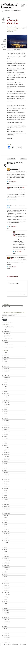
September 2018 (7, 513)
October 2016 (6, 565)
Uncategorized (10, 31)
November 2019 (6, 481)
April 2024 (5, 361)
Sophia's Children (14, 169)
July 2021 (5, 436)
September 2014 (7, 621)
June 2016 (5, 574)
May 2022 (5, 413)
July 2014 (5, 626)
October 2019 (6, 483)
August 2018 (6, 515)
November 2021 (6, 427)
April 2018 (5, 524)
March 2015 (6, 608)
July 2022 (5, 409)
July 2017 (5, 544)
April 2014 (5, 630)
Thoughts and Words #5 (8, 338)
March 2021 (6, 445)
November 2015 (6, 590)
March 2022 (6, 418)
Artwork (4, 41)
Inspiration (4, 43)
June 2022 (5, 411)
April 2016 (5, 578)
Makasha (12, 205)
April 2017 (5, 551)
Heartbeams (14, 28)
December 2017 (6, 533)
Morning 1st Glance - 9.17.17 (9, 347)
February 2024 (6, 366)
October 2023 (6, 375)
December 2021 (6, 425)
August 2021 (6, 434)
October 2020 (6, 456)
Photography (10, 30)
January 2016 (6, 585)
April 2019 (5, 497)
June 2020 (5, 465)
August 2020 (6, 461)
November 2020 (6, 454)
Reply (8, 183)
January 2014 (6, 633)
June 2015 (5, 601)
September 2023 (7, 377)
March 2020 (6, 472)
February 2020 (6, 474)
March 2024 (6, 364)
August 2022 (6, 407)
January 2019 (6, 504)
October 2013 (6, 639)
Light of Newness (7, 333)
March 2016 (6, 581)
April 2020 (5, 470)
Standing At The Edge (7, 335)
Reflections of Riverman (9, 6)
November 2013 (6, 637)
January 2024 (6, 368)
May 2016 (5, 576)
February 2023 (6, 393)
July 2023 (5, 382)
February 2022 (6, 420)
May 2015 (5, 603)
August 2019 (6, 488)
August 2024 (6, 359)
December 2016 (6, 560)
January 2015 (6, 612)
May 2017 (5, 549)
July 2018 (5, 517)
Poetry (14, 30)
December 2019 (6, 479)
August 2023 (6, 379)
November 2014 (6, 617)
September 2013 (7, 642)
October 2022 (6, 402)
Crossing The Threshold (8, 344)
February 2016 (6, 583)
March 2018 (6, 526)
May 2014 (5, 628)
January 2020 (6, 477)
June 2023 (5, 384)
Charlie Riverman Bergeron (16, 187)
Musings (14, 29)
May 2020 (5, 468)
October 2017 (6, 538)
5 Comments (24, 28)
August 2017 (6, 542)
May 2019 (5, 495)
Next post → (23, 158)
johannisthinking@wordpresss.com (17, 257)
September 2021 (7, 431)
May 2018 (5, 522)
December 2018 (6, 506)
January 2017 (6, 558)
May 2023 (5, 386)
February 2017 (6, 556)
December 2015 (6, 587)
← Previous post (11, 158)
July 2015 (5, 599)
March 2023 (6, 391)
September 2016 (7, 567)
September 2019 (7, 486)
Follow (5, 319)
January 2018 (6, 531)
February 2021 (6, 447)
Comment (22, 294)
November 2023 (6, 373)
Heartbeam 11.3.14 (7, 331)
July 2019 (5, 490)
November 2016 (6, 563)
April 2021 (5, 443)
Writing (4, 49)
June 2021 (5, 438)
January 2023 (6, 395)
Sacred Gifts (6, 342)
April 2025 (5, 352)
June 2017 (5, 547)
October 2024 (6, 357)
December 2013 (6, 635)
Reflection (4, 47)
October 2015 (6, 592)
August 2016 (6, 569)
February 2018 (6, 529)
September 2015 (7, 594)
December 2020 (6, 452)
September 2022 (7, 404)
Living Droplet (6, 329)
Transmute (6, 340)
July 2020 (5, 463)
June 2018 (5, 520)
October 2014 (6, 619)
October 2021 (6, 429)
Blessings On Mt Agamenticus (9, 326)
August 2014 (6, 624)
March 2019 (6, 499)
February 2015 (6, 610)
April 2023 (5, 388)
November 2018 (6, 508)
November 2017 (6, 535)
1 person (14, 181)
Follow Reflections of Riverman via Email (14, 312)
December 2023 (6, 370)
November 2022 (6, 400)
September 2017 (7, 540)
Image (8, 17)
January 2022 (6, 422)
